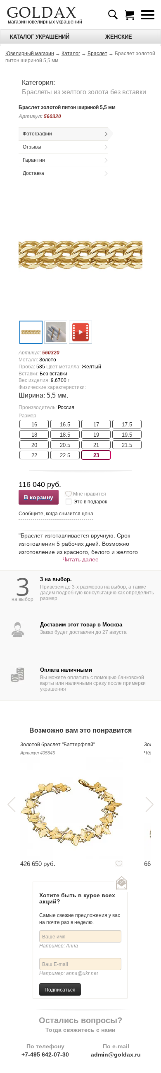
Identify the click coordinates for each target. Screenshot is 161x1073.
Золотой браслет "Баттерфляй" (57, 744)
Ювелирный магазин (29, 53)
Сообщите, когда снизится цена (56, 514)
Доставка (33, 173)
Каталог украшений (39, 37)
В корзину (38, 497)
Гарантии (34, 160)
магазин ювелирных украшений (44, 22)
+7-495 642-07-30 (45, 1054)
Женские (118, 37)
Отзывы (32, 147)
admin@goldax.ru (116, 1054)
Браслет (97, 53)
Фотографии (37, 134)
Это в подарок (90, 502)
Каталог (71, 53)
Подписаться (60, 989)
